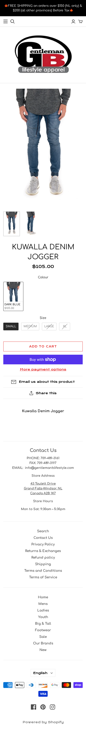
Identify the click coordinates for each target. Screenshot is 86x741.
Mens (43, 604)
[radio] (13, 296)
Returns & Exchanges (43, 551)
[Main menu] (5, 21)
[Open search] (12, 21)
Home (43, 597)
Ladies (43, 610)
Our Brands (43, 643)
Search (43, 531)
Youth (43, 617)
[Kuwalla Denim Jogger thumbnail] (11, 224)
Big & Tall (43, 624)
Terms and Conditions (43, 571)
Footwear (43, 630)
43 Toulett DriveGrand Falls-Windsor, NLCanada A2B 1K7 (43, 488)
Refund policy (43, 557)
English (40, 673)
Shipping (43, 564)
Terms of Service (43, 577)
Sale (43, 637)
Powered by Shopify (43, 722)
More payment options (43, 369)
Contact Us (43, 538)
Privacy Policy (43, 544)
